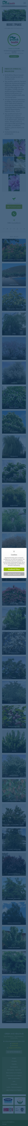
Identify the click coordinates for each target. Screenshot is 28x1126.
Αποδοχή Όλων (14, 569)
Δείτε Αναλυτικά (14, 574)
